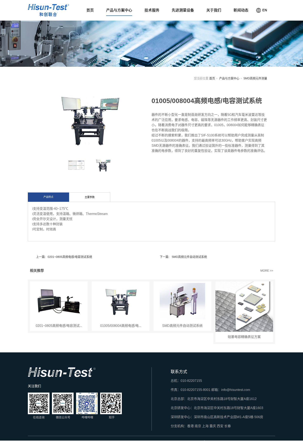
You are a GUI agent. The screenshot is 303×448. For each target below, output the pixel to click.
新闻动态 (241, 10)
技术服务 (151, 10)
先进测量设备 (183, 10)
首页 (90, 10)
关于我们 (213, 10)
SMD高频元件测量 (255, 78)
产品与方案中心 (119, 10)
